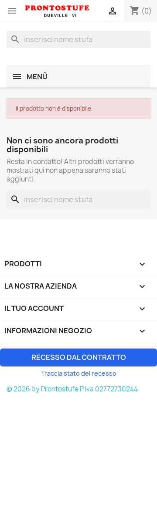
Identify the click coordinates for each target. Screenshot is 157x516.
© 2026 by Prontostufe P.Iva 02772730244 (72, 389)
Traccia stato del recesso (78, 373)
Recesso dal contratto (78, 357)
